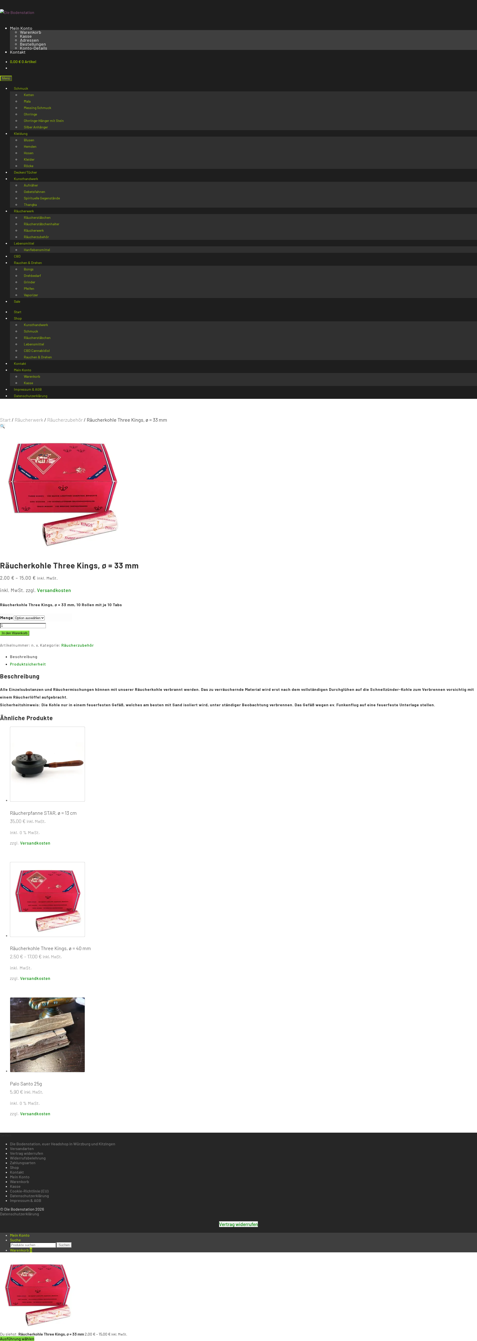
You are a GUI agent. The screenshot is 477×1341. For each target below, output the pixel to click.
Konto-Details (33, 48)
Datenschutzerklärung (30, 396)
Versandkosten (54, 590)
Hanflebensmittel (37, 250)
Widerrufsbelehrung (28, 1157)
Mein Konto (21, 28)
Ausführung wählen (17, 1338)
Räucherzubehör (65, 420)
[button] (2, 426)
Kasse (26, 36)
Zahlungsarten (23, 1162)
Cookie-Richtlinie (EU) (29, 1191)
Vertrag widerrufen (26, 1153)
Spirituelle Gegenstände (42, 198)
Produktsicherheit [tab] (28, 664)
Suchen (64, 1245)
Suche (15, 1239)
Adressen (29, 40)
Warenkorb (30, 32)
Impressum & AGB (25, 1200)
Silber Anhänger (36, 127)
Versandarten (22, 1148)
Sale (17, 301)
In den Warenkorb (14, 633)
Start (5, 420)
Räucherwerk (29, 420)
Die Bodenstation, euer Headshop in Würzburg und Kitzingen (62, 1143)
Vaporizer (31, 295)
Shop (18, 318)
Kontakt (18, 52)
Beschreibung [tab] (24, 656)
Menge (6, 617)
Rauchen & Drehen (38, 357)
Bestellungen (33, 44)
